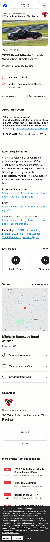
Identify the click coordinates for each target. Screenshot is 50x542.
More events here (39, 284)
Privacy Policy (38, 528)
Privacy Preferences (10, 533)
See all (44, 249)
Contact (25, 432)
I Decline (17, 538)
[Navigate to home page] (5, 5)
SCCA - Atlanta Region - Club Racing (20, 16)
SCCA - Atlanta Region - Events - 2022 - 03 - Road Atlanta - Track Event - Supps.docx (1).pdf (23, 234)
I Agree (6, 538)
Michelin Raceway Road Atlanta (17, 66)
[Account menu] (44, 5)
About (25, 443)
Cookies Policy (21, 528)
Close (28, 538)
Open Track (7, 14)
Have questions (38, 96)
